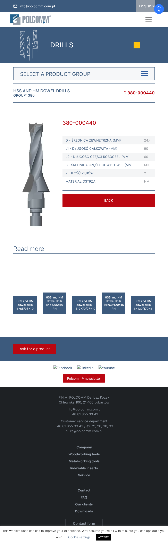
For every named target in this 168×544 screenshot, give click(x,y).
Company (84, 447)
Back (108, 200)
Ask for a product (35, 349)
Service (84, 475)
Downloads (84, 511)
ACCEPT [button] (103, 537)
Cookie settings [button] (79, 537)
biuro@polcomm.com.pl (84, 431)
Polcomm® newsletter (84, 378)
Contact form (84, 523)
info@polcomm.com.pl (37, 6)
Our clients (84, 504)
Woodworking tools (84, 454)
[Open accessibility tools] (159, 9)
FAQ (84, 497)
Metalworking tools (84, 461)
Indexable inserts (84, 468)
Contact (84, 490)
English (145, 6)
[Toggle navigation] (149, 19)
